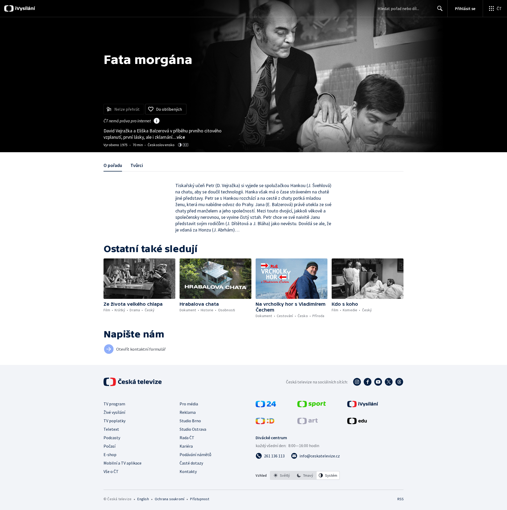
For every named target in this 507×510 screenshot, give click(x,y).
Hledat (440, 8)
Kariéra (186, 446)
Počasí (109, 446)
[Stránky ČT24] (266, 405)
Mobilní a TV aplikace (123, 463)
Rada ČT (187, 437)
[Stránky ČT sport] (311, 405)
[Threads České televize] (399, 382)
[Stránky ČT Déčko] (265, 422)
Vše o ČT (111, 471)
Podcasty (112, 437)
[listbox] (305, 475)
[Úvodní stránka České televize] (133, 382)
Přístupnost (199, 499)
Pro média (189, 403)
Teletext (111, 429)
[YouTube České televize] (378, 382)
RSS (400, 499)
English (143, 499)
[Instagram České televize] (357, 382)
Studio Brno (190, 420)
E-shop (110, 454)
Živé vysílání (114, 412)
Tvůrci (136, 165)
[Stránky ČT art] (307, 422)
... (179, 137)
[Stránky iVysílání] (362, 405)
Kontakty (188, 471)
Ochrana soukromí (169, 499)
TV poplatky (114, 420)
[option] (281, 475)
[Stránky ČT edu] (357, 422)
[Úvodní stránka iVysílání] (24, 8)
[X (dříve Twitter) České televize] (388, 382)
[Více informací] (156, 121)
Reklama (188, 412)
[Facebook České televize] (367, 382)
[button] (139, 278)
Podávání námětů (195, 454)
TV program (114, 403)
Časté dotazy (191, 463)
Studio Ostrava (193, 429)
